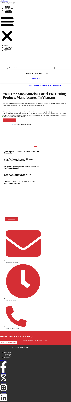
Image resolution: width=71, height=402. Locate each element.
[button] (7, 28)
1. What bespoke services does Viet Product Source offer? (19, 152)
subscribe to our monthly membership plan (47, 85)
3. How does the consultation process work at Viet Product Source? (20, 167)
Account (8, 10)
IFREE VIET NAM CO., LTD (36, 73)
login (30, 85)
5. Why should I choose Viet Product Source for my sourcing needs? (19, 182)
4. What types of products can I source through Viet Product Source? (17, 174)
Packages (9, 8)
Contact (8, 12)
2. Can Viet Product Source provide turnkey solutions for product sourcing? (19, 159)
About (7, 7)
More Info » (36, 78)
